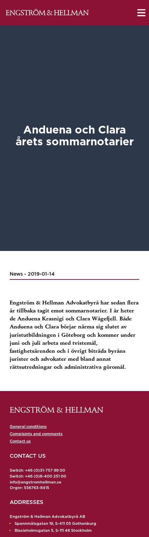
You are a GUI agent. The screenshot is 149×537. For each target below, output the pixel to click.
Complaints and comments (36, 433)
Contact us (20, 441)
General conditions (28, 426)
